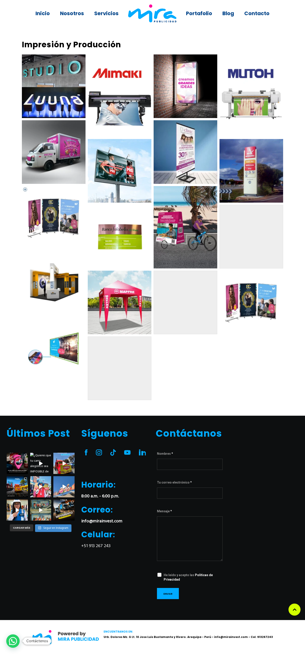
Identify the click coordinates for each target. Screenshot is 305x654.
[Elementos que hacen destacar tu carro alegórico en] (40, 486)
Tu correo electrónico (174, 482)
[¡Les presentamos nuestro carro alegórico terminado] (17, 486)
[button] (13, 641)
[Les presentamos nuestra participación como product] (64, 486)
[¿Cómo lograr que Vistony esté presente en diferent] (17, 463)
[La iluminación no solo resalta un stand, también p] (17, 510)
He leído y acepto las (188, 577)
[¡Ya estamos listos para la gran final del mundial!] (40, 510)
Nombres (165, 453)
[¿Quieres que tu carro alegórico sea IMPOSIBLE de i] (40, 463)
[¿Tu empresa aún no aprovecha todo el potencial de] (64, 510)
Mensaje (164, 511)
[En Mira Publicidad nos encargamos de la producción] (64, 463)
